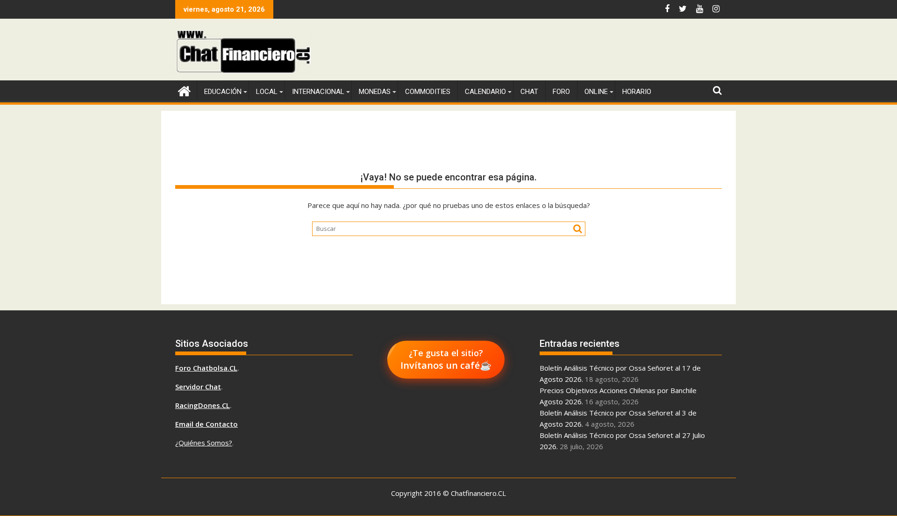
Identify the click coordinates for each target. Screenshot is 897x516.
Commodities (427, 91)
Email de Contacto (206, 424)
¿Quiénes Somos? (203, 442)
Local (267, 91)
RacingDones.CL (202, 405)
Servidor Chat (198, 386)
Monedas (375, 91)
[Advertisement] (552, 51)
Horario (636, 91)
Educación (223, 91)
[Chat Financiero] (184, 90)
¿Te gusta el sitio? (445, 359)
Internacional (318, 91)
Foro (561, 91)
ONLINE (596, 91)
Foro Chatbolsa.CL (206, 368)
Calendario (485, 91)
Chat (529, 91)
